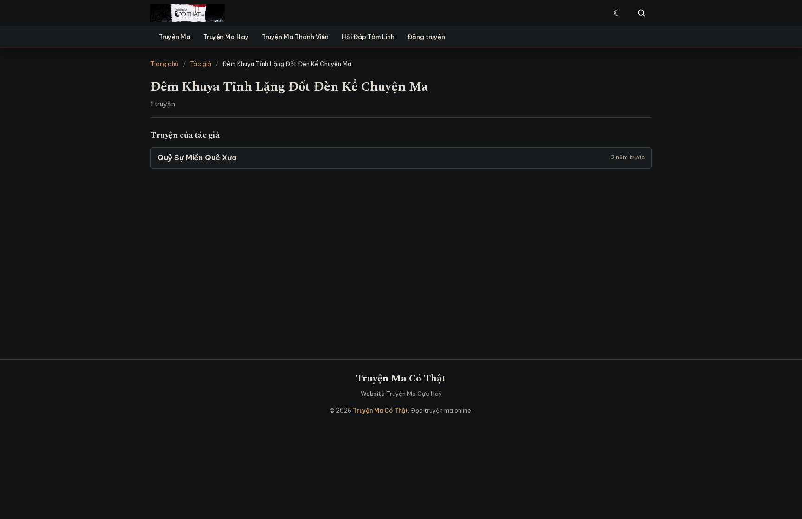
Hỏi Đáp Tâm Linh (368, 36)
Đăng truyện (426, 36)
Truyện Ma (174, 36)
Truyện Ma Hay (226, 36)
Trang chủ (164, 63)
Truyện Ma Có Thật (401, 378)
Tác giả (200, 63)
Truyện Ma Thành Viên (295, 36)
